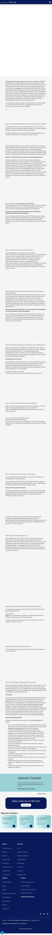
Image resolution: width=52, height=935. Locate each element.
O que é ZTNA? (6, 871)
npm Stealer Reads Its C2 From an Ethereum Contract (42, 819)
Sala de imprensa (6, 897)
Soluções (4, 855)
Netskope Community (22, 852)
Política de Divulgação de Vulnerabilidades (18, 920)
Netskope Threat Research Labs (14, 81)
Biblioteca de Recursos (23, 855)
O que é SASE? (6, 859)
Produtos (4, 852)
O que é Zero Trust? (7, 867)
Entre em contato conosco (27, 882)
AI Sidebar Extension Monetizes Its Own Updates (24, 819)
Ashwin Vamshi (13, 58)
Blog (18, 848)
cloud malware (36, 720)
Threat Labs (20, 867)
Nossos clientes (6, 901)
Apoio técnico (20, 863)
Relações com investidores (9, 893)
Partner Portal (5, 908)
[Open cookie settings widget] (2, 932)
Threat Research (6, 15)
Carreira (4, 886)
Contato (23, 878)
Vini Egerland (5, 823)
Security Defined (21, 859)
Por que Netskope (6, 848)
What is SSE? (5, 863)
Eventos (4, 889)
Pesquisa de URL (21, 874)
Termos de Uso (34, 920)
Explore (4, 844)
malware (17, 88)
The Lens (4, 10)
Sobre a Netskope (6, 882)
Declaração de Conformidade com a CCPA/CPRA (14, 923)
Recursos (20, 844)
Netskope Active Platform (15, 728)
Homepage (5, 6)
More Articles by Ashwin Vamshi (26, 788)
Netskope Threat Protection (26, 203)
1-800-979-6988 (25, 886)
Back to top (41, 794)
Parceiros (4, 904)
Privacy (4, 920)
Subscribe (26, 805)
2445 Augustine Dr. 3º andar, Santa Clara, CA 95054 (28, 890)
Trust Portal (20, 871)
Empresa (4, 878)
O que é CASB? (6, 874)
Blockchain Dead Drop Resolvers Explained (8, 818)
